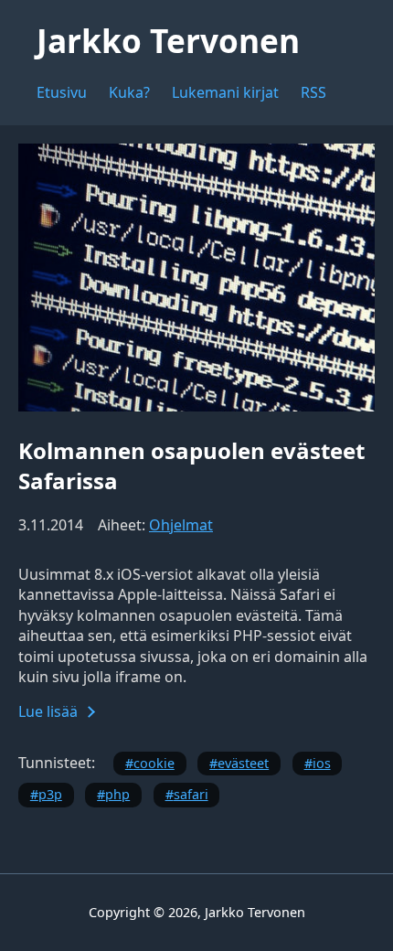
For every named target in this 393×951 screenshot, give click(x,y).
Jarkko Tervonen (168, 40)
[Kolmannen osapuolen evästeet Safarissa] (196, 406)
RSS (313, 92)
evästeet (243, 763)
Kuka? (129, 92)
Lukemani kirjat (225, 92)
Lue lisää (48, 711)
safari (191, 794)
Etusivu (62, 92)
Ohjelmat (181, 525)
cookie (154, 763)
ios (322, 763)
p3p (50, 794)
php (117, 794)
